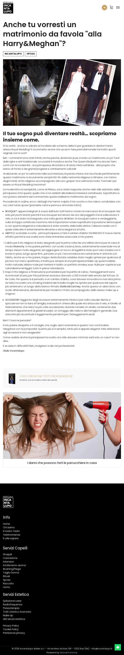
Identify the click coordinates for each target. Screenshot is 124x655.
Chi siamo (9, 527)
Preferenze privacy (14, 633)
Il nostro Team (11, 531)
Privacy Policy (11, 625)
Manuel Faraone (68, 652)
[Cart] (111, 7)
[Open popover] (104, 7)
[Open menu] (118, 7)
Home (6, 524)
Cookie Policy (11, 629)
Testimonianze (11, 534)
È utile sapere (10, 538)
